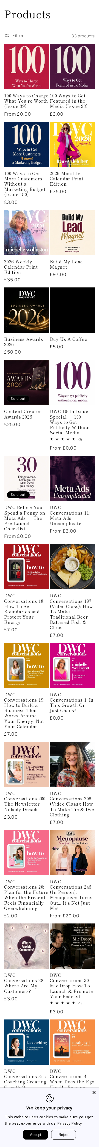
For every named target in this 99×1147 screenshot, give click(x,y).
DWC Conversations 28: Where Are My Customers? (24, 983)
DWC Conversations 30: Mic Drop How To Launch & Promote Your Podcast (71, 985)
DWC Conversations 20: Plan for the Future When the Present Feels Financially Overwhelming (26, 895)
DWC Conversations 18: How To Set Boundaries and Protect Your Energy (24, 609)
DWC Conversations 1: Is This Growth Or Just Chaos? (72, 702)
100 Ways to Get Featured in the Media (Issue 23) (68, 101)
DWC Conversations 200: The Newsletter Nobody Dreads (25, 801)
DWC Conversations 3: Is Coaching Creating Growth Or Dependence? (26, 1081)
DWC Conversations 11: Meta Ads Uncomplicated (70, 515)
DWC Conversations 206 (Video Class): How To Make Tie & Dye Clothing (72, 804)
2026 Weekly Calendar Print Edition (21, 267)
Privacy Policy (69, 1123)
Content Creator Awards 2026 (22, 414)
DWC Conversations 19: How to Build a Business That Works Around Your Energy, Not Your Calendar (24, 710)
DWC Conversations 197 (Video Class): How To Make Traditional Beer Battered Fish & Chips (71, 611)
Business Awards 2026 (23, 341)
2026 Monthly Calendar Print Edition (67, 179)
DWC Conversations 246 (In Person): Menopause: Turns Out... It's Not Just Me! (71, 895)
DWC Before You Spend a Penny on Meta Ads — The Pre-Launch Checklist (24, 518)
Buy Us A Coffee (68, 339)
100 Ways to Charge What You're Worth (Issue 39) (26, 101)
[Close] (94, 1092)
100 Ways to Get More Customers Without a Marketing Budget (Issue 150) (24, 184)
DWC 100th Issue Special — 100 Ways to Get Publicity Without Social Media (70, 422)
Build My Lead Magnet (66, 264)
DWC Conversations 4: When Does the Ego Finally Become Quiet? (72, 1081)
